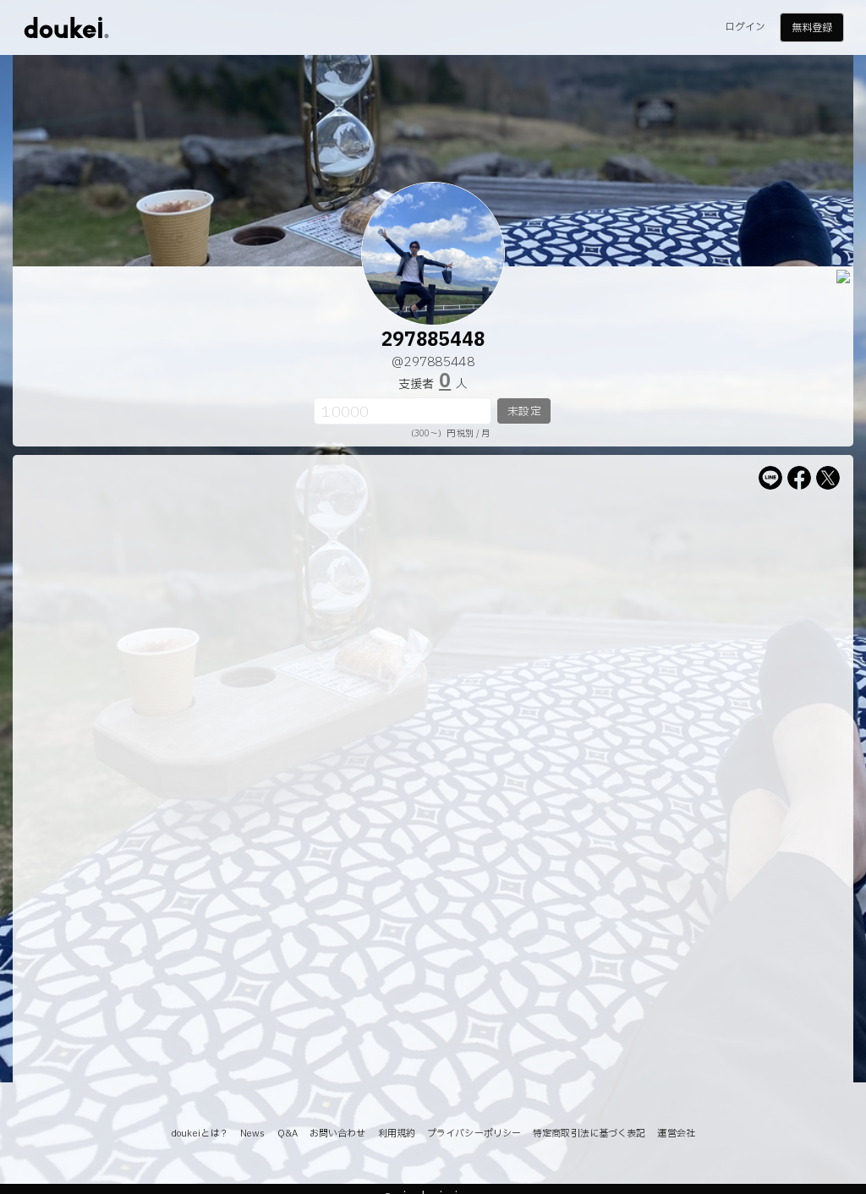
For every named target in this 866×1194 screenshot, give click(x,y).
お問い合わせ (338, 1133)
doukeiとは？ (199, 1133)
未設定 (523, 411)
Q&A (287, 1133)
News (252, 1133)
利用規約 (396, 1133)
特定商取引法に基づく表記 (589, 1133)
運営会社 (675, 1133)
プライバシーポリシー (474, 1133)
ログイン (745, 27)
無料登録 (812, 28)
